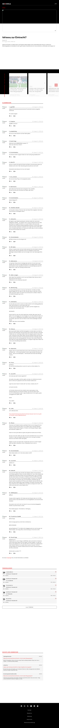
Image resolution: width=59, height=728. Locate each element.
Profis (3, 7)
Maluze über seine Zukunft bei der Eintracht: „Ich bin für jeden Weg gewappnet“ (17, 658)
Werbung (29, 716)
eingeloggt (9, 557)
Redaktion (29, 713)
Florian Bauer (32, 94)
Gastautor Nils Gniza (14, 94)
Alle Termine (29, 607)
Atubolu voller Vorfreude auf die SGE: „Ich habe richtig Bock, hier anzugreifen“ (17, 667)
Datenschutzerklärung (29, 722)
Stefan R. (4, 40)
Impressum (29, 719)
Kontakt (29, 710)
